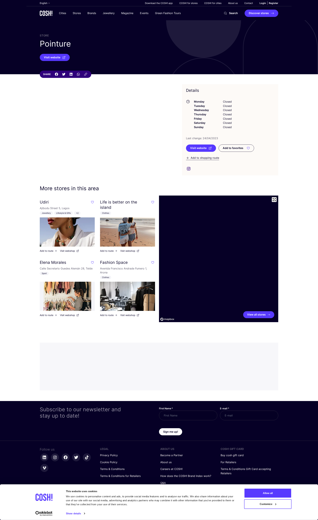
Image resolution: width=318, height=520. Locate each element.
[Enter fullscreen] (274, 199)
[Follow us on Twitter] (76, 457)
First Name (166, 408)
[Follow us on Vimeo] (44, 468)
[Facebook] (56, 74)
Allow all (268, 493)
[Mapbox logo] (167, 319)
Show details (73, 513)
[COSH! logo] (46, 13)
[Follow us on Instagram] (55, 457)
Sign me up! (170, 431)
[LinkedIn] (71, 74)
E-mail (224, 408)
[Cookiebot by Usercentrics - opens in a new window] (43, 513)
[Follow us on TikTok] (87, 457)
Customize (266, 503)
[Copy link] (85, 74)
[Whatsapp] (78, 74)
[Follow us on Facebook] (66, 457)
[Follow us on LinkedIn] (44, 457)
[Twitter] (63, 74)
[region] (218, 259)
